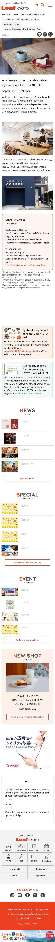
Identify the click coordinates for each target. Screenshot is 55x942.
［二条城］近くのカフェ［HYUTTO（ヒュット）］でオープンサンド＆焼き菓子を (27, 699)
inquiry (38, 918)
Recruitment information (21, 914)
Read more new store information (27, 716)
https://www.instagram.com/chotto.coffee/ (25, 265)
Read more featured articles (27, 562)
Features (40, 868)
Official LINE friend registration (24, 351)
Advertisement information (18, 909)
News (14, 875)
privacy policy (25, 918)
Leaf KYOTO (6, 14)
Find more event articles (28, 640)
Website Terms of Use (40, 914)
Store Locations (18, 14)
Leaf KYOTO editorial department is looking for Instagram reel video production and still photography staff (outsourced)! (27, 792)
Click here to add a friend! (28, 393)
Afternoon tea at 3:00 (12, 24)
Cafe (37, 19)
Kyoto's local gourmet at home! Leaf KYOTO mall (35, 333)
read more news (27, 478)
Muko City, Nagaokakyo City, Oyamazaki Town (22, 29)
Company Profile (41, 909)
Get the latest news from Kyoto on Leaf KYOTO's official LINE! (35, 369)
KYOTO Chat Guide (24, 19)
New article (14, 868)
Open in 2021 (9, 19)
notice (8, 803)
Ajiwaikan (40, 875)
